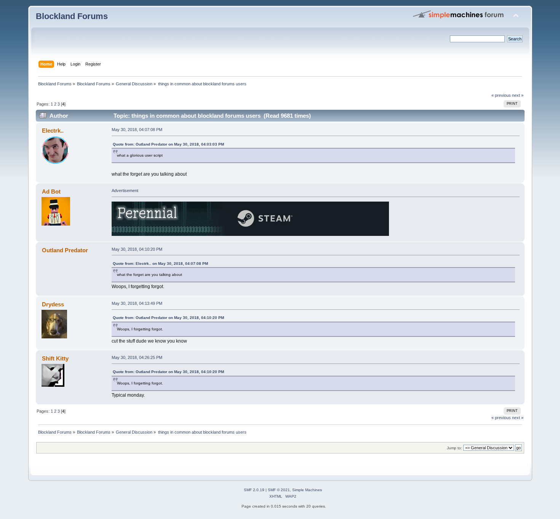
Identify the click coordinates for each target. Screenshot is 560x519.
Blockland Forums (72, 16)
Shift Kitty (55, 358)
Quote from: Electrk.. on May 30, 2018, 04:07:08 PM (160, 263)
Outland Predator (65, 250)
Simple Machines (307, 490)
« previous (501, 95)
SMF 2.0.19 (254, 490)
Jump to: (454, 448)
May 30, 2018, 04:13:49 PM (137, 303)
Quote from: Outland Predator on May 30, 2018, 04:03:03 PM (168, 144)
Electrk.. (53, 130)
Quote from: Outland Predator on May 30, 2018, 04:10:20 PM (168, 318)
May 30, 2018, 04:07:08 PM (137, 129)
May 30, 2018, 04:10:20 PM (137, 249)
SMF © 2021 (279, 490)
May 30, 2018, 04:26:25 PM (137, 357)
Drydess (53, 304)
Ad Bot (51, 191)
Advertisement (125, 190)
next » (517, 95)
